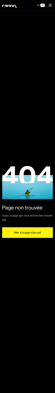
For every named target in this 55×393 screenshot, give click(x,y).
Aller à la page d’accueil (27, 232)
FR (43, 5)
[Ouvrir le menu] (50, 5)
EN (38, 5)
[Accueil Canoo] (9, 5)
